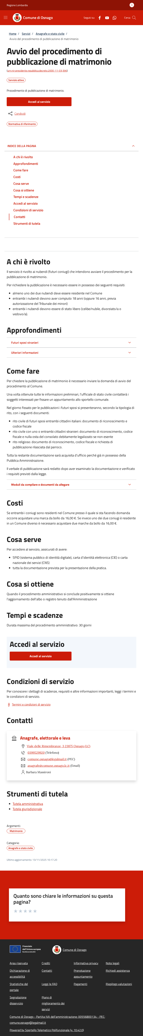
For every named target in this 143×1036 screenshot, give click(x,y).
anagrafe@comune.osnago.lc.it (49, 765)
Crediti (46, 963)
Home (12, 33)
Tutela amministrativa (28, 803)
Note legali (112, 963)
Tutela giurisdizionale (27, 808)
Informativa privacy (86, 963)
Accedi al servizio (39, 101)
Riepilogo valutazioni (119, 984)
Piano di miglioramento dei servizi (53, 1003)
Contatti (47, 970)
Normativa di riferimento (22, 123)
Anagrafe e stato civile (50, 33)
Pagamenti (80, 984)
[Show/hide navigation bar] (5, 17)
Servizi (26, 33)
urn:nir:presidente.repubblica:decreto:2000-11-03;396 (37, 70)
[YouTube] (105, 17)
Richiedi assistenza (118, 970)
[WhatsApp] (113, 17)
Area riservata (19, 963)
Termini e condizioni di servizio (31, 704)
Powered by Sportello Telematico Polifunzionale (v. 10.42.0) (47, 1030)
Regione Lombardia (17, 5)
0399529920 (36, 752)
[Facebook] (98, 17)
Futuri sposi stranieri (24, 342)
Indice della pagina (21, 146)
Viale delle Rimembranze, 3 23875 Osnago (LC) (58, 746)
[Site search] (134, 17)
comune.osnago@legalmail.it (47, 759)
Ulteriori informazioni (24, 352)
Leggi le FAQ (49, 984)
